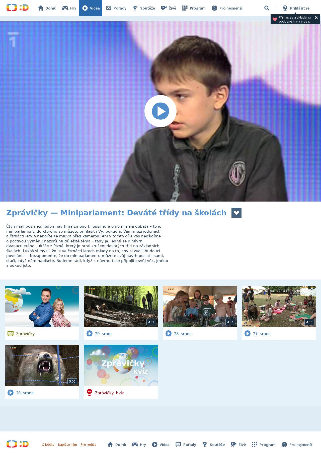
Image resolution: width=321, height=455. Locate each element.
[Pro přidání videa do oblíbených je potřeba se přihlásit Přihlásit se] (236, 213)
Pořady (120, 8)
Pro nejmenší (230, 8)
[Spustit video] (160, 111)
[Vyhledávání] (267, 8)
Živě (172, 8)
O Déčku (48, 444)
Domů (51, 8)
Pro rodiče (89, 444)
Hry (73, 8)
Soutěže (147, 8)
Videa (95, 8)
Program (198, 8)
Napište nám (67, 444)
